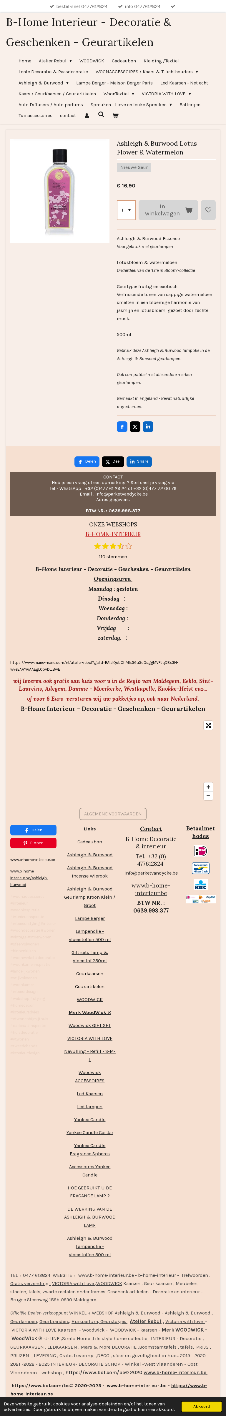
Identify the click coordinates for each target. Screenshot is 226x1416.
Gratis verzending (30, 1283)
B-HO (93, 534)
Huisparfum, (85, 1321)
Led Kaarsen (90, 1093)
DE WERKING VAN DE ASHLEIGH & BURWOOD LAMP (90, 1217)
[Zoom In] (208, 786)
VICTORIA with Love (73, 1283)
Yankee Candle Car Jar (90, 1132)
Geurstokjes (113, 1321)
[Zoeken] (101, 114)
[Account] (87, 115)
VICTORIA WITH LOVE (89, 1038)
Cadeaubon (89, 842)
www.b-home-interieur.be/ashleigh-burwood (29, 878)
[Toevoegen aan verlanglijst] (208, 210)
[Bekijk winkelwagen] (115, 115)
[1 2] (126, 210)
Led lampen (89, 1106)
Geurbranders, (54, 1321)
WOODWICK (90, 999)
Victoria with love (185, 1321)
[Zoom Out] (208, 795)
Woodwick (92, 1330)
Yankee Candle (89, 1119)
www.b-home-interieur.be (151, 889)
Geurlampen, (24, 1321)
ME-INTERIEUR (120, 534)
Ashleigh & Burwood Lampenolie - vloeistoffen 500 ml (90, 1246)
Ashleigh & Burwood (90, 854)
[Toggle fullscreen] (208, 725)
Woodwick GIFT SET (90, 1025)
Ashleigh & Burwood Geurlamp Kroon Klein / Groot (89, 897)
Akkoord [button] (201, 1406)
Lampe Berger (90, 918)
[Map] (113, 760)
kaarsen (149, 1330)
